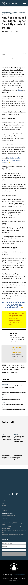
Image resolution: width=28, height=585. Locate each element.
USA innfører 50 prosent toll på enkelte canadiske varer (8, 457)
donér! (14, 360)
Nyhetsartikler (5, 13)
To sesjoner (5, 369)
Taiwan (23, 367)
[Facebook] (6, 62)
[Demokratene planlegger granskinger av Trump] (20, 448)
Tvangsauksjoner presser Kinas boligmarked (13, 409)
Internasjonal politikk (18, 365)
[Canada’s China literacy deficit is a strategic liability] (8, 429)
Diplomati (4, 12)
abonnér (19, 358)
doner (11, 324)
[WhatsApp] (14, 62)
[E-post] (21, 62)
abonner (17, 322)
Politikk (9, 12)
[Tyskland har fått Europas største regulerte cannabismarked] (20, 429)
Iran (3, 367)
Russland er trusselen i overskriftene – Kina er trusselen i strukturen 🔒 (12, 160)
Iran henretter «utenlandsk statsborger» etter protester (14, 394)
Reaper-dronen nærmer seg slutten (11, 399)
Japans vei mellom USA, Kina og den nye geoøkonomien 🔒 (14, 305)
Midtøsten (13, 367)
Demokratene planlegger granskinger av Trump (13, 535)
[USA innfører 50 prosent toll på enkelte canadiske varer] (8, 448)
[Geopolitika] (5, 337)
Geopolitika (15, 12)
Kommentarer (5, 384)
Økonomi (4, 408)
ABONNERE (14, 554)
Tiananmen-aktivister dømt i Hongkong (12, 404)
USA (11, 369)
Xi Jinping (16, 369)
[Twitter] (10, 62)
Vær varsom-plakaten (19, 574)
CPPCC (9, 365)
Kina (7, 367)
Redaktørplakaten (16, 576)
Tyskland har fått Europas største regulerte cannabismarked (18, 438)
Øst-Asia (12, 13)
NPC (18, 367)
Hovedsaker (22, 12)
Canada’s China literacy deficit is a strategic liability (6, 438)
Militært (3, 397)
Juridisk (3, 391)
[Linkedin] (17, 62)
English (3, 434)
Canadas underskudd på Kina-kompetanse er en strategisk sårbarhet (13, 387)
